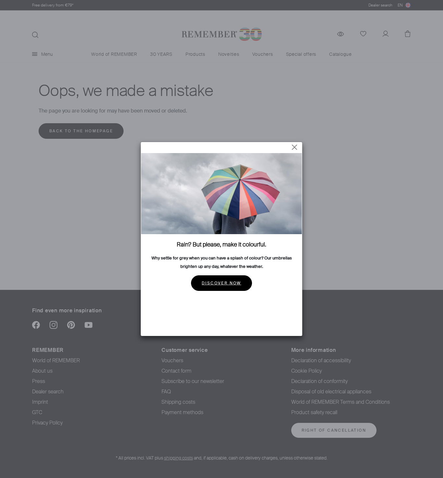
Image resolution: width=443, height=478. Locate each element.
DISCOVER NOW (221, 283)
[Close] (294, 147)
